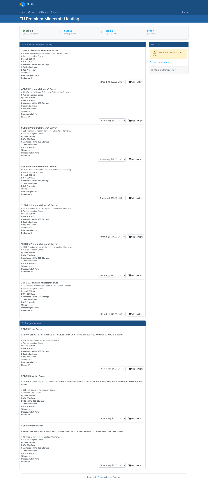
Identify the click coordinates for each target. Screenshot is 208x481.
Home (22, 12)
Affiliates (43, 12)
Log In (185, 12)
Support (55, 12)
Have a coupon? (160, 62)
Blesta (100, 477)
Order (31, 12)
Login (173, 70)
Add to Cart (137, 82)
